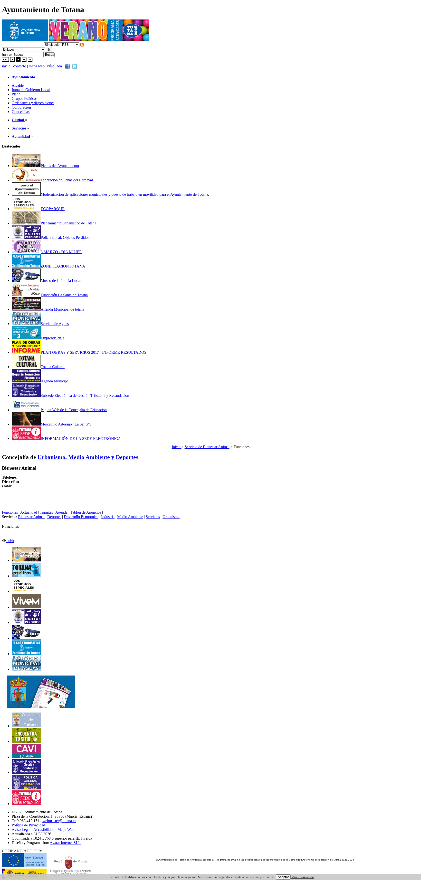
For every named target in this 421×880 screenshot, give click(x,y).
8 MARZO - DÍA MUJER (61, 252)
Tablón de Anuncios (85, 512)
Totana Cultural (53, 367)
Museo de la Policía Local (61, 280)
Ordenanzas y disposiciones (33, 103)
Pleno (16, 94)
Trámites (46, 512)
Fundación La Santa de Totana (64, 295)
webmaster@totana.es (59, 821)
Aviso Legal (21, 829)
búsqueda (55, 66)
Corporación (21, 107)
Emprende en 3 (52, 338)
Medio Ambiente (130, 517)
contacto (19, 66)
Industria (108, 517)
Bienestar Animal (31, 517)
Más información (302, 877)
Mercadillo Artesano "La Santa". (66, 424)
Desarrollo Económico (81, 517)
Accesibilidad (43, 829)
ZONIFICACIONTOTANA (63, 266)
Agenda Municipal (55, 381)
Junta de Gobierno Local (31, 90)
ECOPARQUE (53, 209)
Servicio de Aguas (55, 324)
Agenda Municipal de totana (62, 309)
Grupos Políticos (24, 98)
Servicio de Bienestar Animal (207, 447)
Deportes (54, 517)
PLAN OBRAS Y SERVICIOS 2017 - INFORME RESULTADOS (93, 352)
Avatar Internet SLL (65, 843)
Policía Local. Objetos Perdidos (65, 237)
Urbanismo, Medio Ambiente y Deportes (88, 457)
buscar (7, 54)
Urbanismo (171, 517)
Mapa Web (65, 829)
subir (10, 541)
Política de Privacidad (28, 825)
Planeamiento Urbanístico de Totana (68, 223)
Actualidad (28, 512)
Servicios (153, 517)
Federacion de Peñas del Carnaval (67, 180)
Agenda (61, 512)
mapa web (37, 66)
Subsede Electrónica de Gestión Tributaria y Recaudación (85, 395)
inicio (6, 66)
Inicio (177, 447)
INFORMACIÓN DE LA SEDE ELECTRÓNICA (81, 438)
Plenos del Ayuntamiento (60, 166)
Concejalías (20, 112)
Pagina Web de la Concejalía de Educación (74, 410)
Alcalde (18, 85)
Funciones (10, 512)
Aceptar (283, 877)
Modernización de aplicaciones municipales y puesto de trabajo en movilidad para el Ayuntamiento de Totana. (125, 194)
